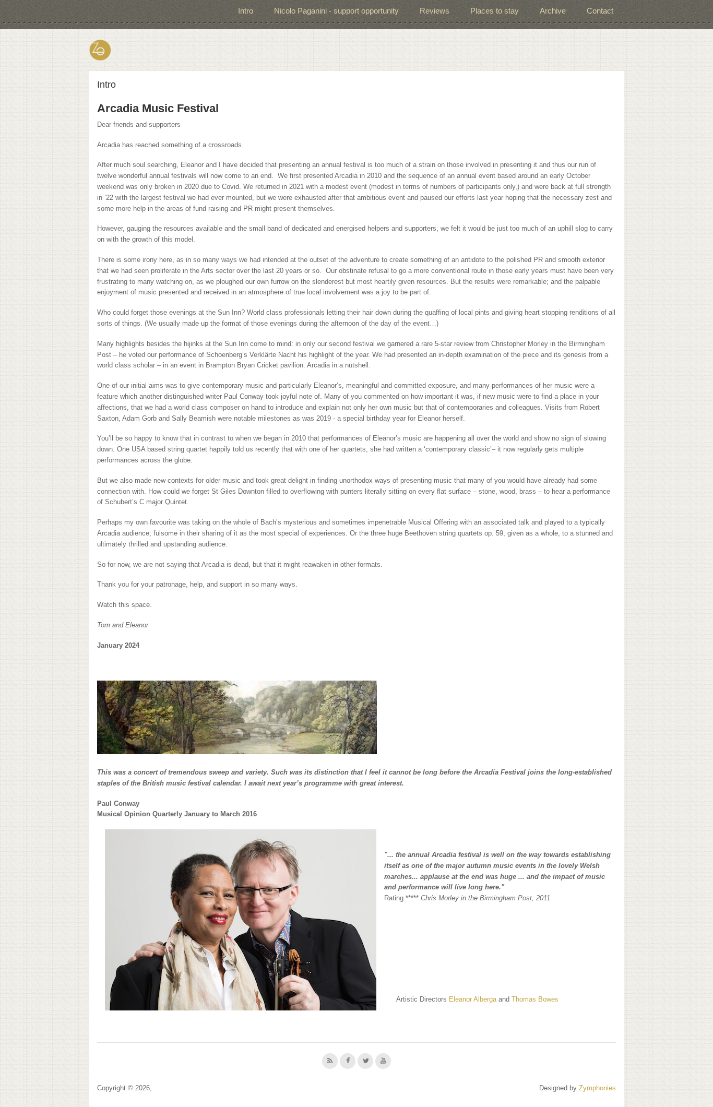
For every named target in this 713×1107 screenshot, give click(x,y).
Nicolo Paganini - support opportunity (336, 10)
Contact (600, 10)
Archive (553, 10)
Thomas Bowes (535, 999)
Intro (245, 10)
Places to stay (494, 10)
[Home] (100, 50)
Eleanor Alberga (472, 999)
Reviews (434, 10)
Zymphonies (597, 1088)
